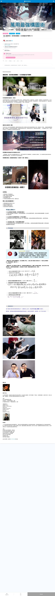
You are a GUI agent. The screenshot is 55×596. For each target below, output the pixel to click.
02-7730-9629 (12, 439)
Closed (41, 594)
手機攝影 (10, 60)
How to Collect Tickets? (11, 57)
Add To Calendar (7, 45)
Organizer (7, 594)
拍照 (21, 60)
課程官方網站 (7, 50)
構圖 (18, 60)
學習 (6, 60)
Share (51, 4)
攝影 (14, 60)
